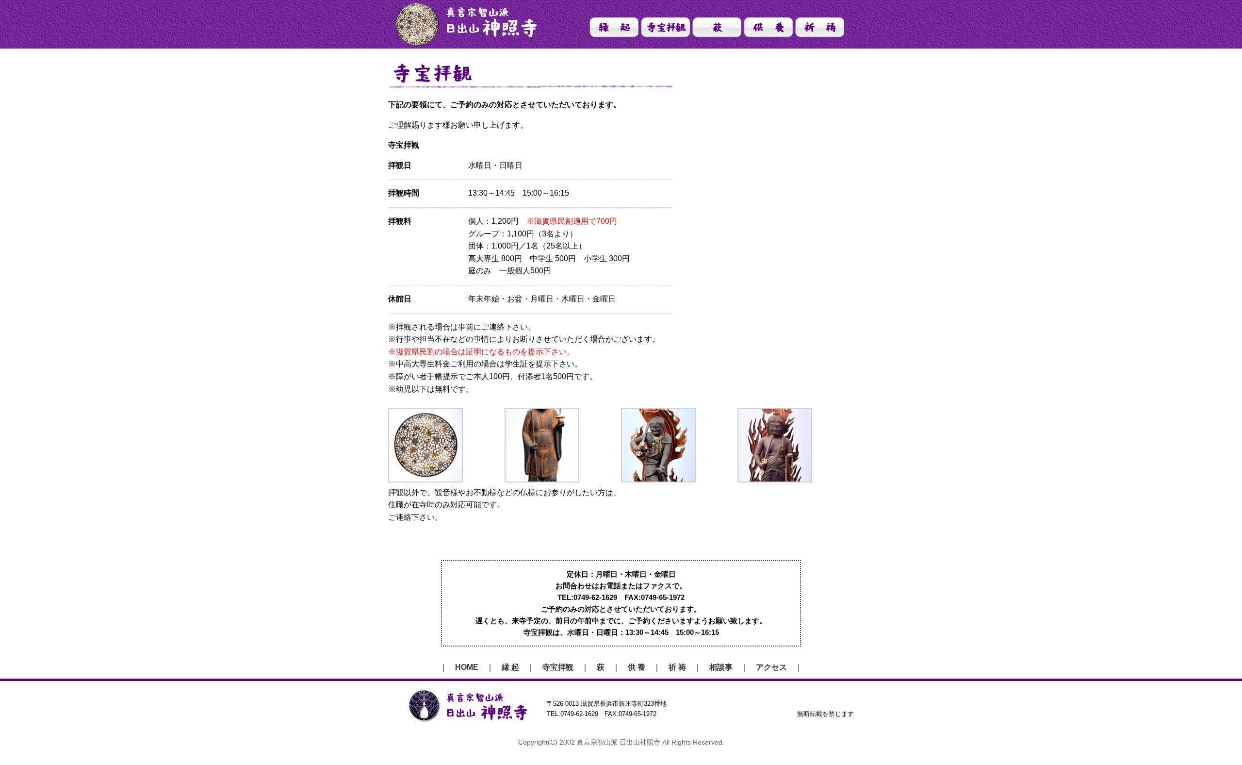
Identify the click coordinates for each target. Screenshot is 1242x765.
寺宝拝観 (665, 27)
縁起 (613, 27)
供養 (768, 27)
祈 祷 (677, 667)
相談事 (721, 667)
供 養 (636, 667)
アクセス (771, 667)
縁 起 (510, 667)
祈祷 (819, 27)
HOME (466, 667)
